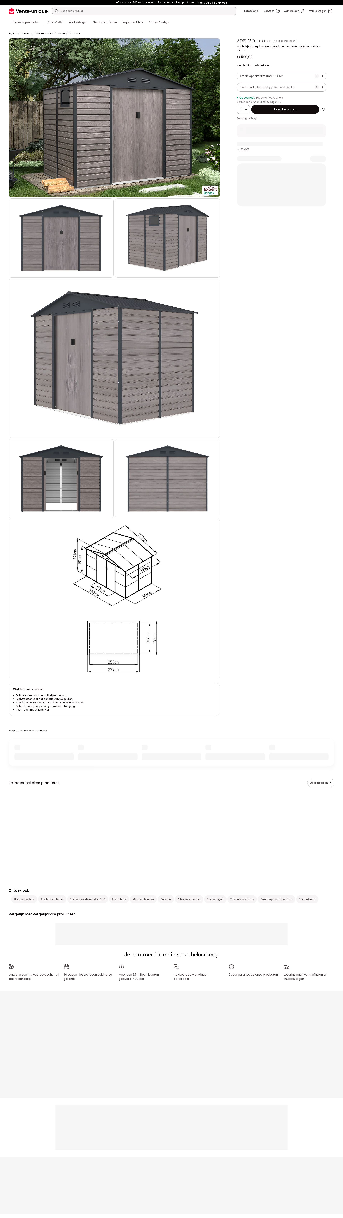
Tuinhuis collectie (44, 33)
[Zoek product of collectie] (56, 11)
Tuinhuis (61, 33)
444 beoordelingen (284, 41)
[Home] (10, 33)
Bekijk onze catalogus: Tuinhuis (28, 730)
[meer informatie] (255, 118)
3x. (252, 118)
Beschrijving (244, 65)
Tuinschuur (74, 33)
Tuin (15, 33)
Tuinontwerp (26, 33)
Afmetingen (262, 65)
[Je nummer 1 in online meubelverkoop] (28, 11)
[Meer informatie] (279, 101)
